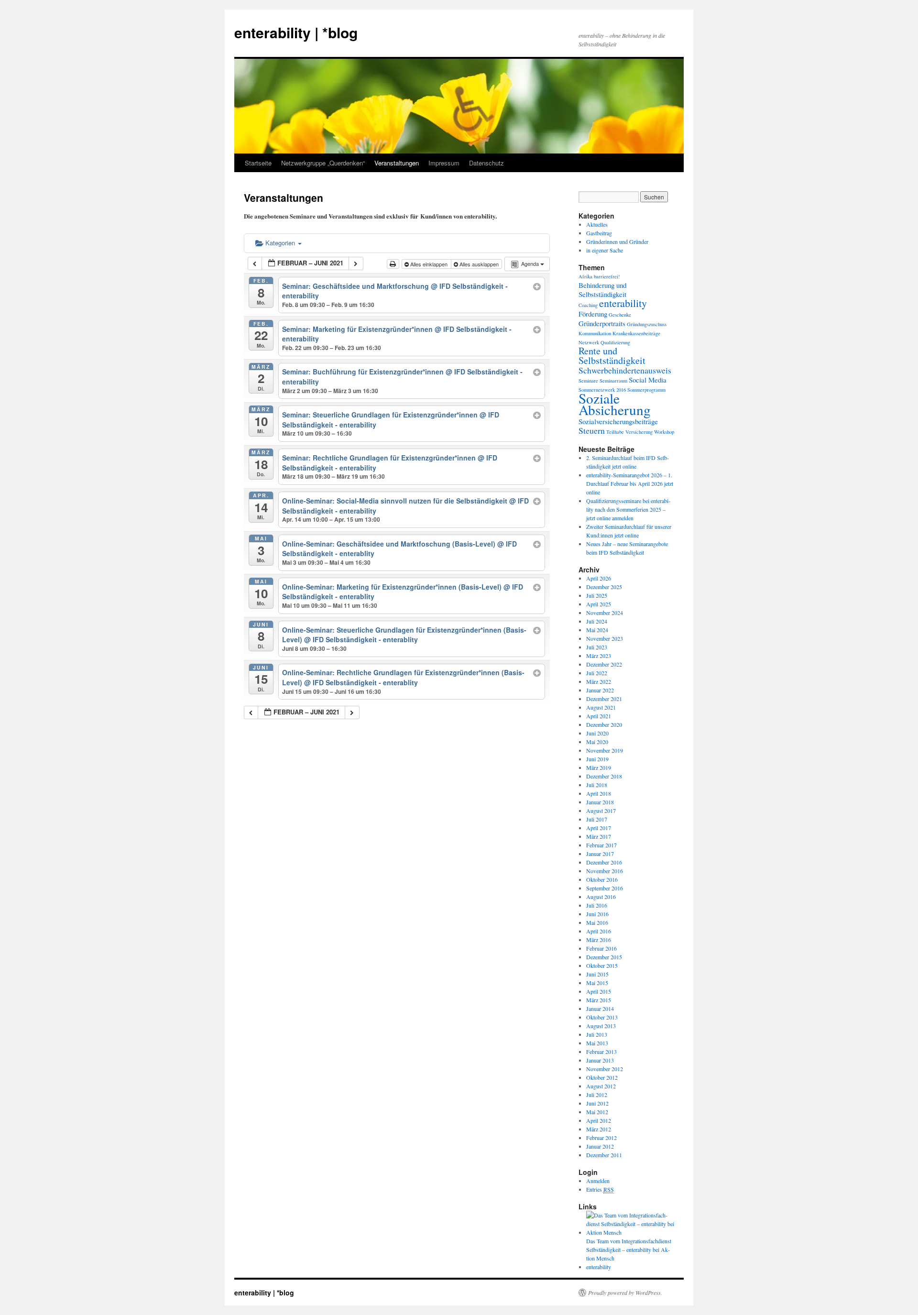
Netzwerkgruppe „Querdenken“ (323, 162)
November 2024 (604, 612)
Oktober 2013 (602, 1017)
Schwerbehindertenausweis (625, 370)
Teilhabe (615, 431)
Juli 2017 (596, 819)
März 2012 (598, 1129)
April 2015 (598, 991)
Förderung (593, 313)
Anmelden (598, 1180)
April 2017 (598, 828)
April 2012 (598, 1120)
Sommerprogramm (646, 389)
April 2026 (598, 578)
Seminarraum (613, 380)
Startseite (258, 162)
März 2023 (598, 655)
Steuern (592, 430)
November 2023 (604, 638)
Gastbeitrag (599, 233)
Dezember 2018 (604, 776)
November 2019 (604, 750)
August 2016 (601, 896)
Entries (600, 1189)
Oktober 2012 (602, 1077)
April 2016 (598, 931)
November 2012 (604, 1069)
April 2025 (598, 604)
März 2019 (598, 767)
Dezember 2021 (604, 698)
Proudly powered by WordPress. (625, 1292)
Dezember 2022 (604, 664)
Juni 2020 (597, 733)
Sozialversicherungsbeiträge (618, 421)
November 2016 (604, 871)
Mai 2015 (597, 982)
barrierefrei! (607, 276)
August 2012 (601, 1086)
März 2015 (598, 1000)
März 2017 (598, 836)
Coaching (588, 305)
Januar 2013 (600, 1060)
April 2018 (598, 793)
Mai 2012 (597, 1112)
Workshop (664, 431)
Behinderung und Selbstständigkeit (602, 289)
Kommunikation (595, 333)
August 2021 (601, 707)
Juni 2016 (597, 914)
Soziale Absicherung (615, 404)
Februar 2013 (601, 1051)
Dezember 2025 (604, 587)
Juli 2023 (596, 647)
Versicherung (639, 431)
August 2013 (601, 1026)
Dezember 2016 (604, 862)
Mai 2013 (597, 1043)
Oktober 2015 (602, 965)
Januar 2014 (600, 1008)
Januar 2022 (600, 690)
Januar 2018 (600, 802)
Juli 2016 (596, 905)
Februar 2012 (601, 1137)
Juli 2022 (596, 673)
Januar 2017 (600, 853)
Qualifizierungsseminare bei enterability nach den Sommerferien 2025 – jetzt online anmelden (628, 509)
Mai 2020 (597, 741)
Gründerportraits (602, 323)
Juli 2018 (596, 785)
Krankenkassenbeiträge (636, 333)
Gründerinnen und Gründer (617, 241)
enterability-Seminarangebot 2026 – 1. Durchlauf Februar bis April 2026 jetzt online (629, 483)
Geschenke (620, 314)
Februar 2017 (601, 845)
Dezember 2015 (604, 957)
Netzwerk (589, 342)
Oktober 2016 (602, 879)
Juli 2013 (596, 1034)
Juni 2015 (597, 974)
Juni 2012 (597, 1103)
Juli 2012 (596, 1094)
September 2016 (604, 888)
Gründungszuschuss (647, 324)
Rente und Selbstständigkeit (612, 355)
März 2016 (598, 939)
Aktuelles (597, 224)
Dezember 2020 (604, 724)
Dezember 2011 (604, 1155)
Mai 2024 (597, 630)
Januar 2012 (600, 1146)
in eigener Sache (604, 250)
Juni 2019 (597, 759)
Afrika (585, 276)
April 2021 (598, 716)
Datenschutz (486, 162)
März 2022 (598, 681)
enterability (623, 303)
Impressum (443, 162)
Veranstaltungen (396, 162)
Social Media (648, 379)
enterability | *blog (296, 32)
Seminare (588, 380)
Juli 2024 (596, 621)
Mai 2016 (597, 922)
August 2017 (601, 810)
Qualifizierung (615, 342)
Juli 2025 (596, 595)
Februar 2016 (601, 948)
